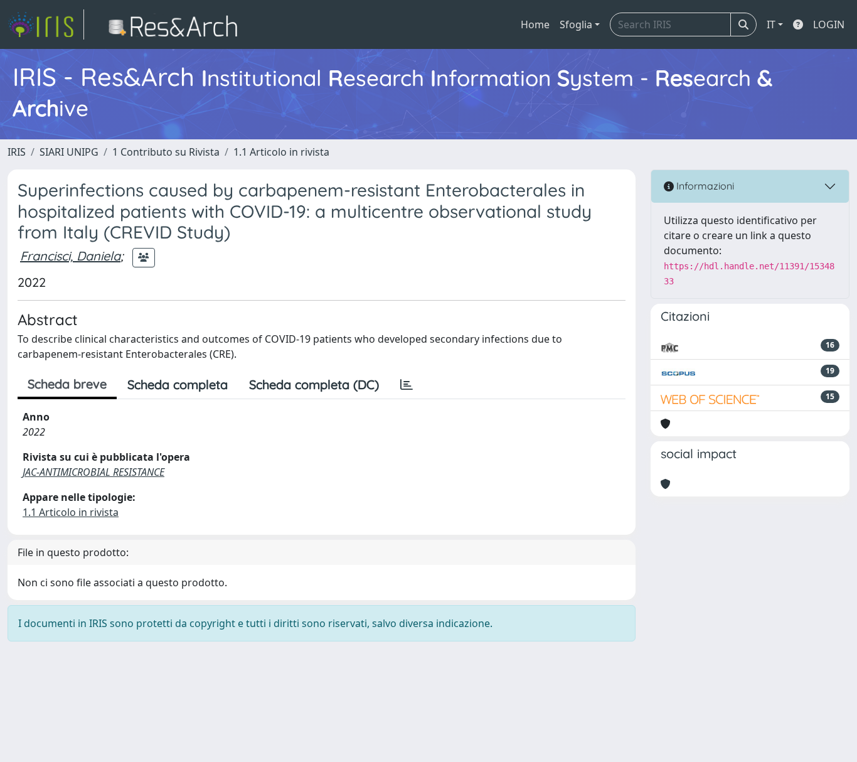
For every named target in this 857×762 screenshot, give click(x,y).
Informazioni (704, 186)
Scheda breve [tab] (67, 384)
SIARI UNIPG (69, 152)
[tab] (406, 385)
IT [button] (771, 24)
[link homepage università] (176, 24)
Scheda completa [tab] (177, 384)
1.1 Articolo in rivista (281, 152)
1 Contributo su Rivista (166, 152)
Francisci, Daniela (70, 256)
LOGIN (828, 24)
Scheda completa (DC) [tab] (314, 384)
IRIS (17, 152)
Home (535, 24)
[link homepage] (46, 24)
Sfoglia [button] (576, 24)
